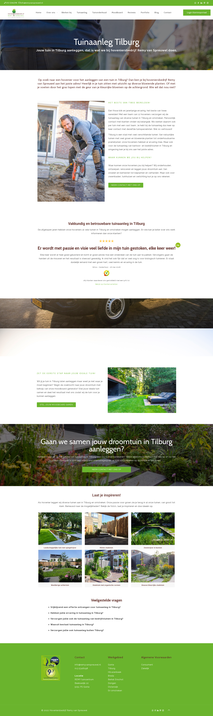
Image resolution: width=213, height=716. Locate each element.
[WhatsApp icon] (195, 3)
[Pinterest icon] (204, 3)
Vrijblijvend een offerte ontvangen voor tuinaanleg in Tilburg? (86, 607)
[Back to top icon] (169, 710)
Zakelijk (145, 668)
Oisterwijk (113, 687)
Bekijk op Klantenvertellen (106, 284)
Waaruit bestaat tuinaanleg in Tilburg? (72, 624)
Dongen (112, 683)
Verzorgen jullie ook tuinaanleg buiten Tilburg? (77, 630)
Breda (111, 676)
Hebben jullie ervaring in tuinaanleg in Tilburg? (77, 613)
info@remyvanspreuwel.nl (32, 3)
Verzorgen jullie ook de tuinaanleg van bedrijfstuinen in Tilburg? (87, 619)
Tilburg (111, 668)
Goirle (111, 665)
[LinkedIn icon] (201, 3)
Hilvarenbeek (114, 672)
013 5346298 (11, 3)
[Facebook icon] (198, 3)
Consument (147, 665)
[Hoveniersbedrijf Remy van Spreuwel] (16, 12)
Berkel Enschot (115, 679)
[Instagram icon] (208, 3)
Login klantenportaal (197, 12)
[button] (116, 607)
